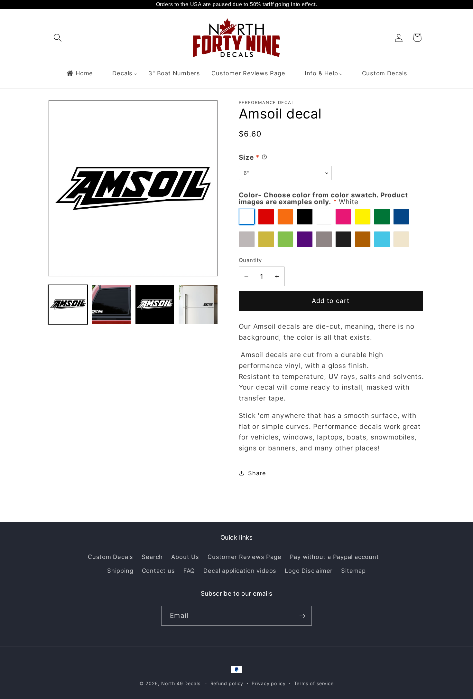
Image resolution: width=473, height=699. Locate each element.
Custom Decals (110, 556)
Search (152, 556)
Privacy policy (269, 683)
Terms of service (314, 683)
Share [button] (257, 472)
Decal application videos (239, 570)
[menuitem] (79, 73)
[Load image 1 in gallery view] (68, 304)
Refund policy (227, 683)
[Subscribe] (302, 616)
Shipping (120, 570)
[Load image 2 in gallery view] (111, 304)
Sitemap (353, 570)
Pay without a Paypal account (334, 556)
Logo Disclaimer (309, 570)
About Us (185, 556)
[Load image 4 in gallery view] (198, 304)
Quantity (250, 260)
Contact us (158, 570)
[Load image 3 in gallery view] (154, 304)
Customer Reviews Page (244, 556)
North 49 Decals (180, 683)
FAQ (189, 570)
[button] (57, 37)
